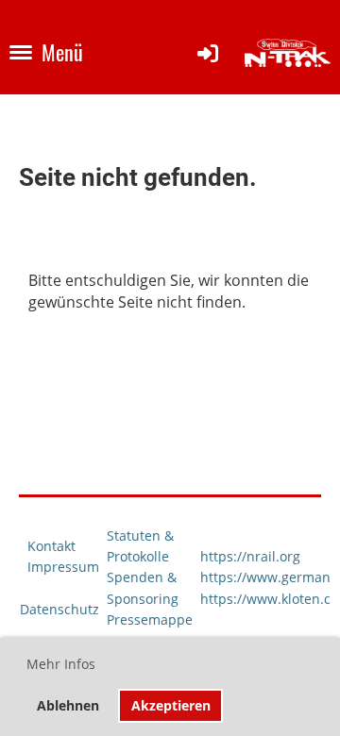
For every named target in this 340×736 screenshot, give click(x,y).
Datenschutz (59, 609)
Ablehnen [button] (68, 705)
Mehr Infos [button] (60, 664)
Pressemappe (150, 619)
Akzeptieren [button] (171, 705)
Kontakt (51, 546)
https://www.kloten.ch (269, 599)
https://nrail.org (250, 556)
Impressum (63, 567)
